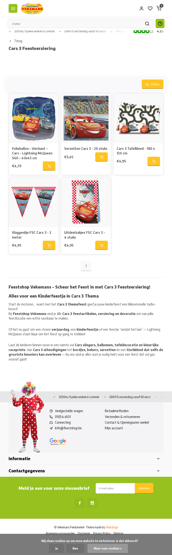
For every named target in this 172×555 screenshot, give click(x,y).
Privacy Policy (101, 533)
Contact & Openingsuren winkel (127, 422)
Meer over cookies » (108, 548)
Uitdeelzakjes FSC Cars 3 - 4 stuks (84, 234)
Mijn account (114, 428)
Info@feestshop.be (68, 428)
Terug (18, 41)
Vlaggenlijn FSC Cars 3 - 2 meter (31, 234)
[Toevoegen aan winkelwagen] (49, 166)
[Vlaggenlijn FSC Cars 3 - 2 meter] (34, 202)
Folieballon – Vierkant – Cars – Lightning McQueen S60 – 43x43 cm (32, 153)
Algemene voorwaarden (60, 533)
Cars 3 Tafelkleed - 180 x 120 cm (136, 150)
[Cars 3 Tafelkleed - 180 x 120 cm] (138, 118)
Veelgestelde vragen (69, 411)
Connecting (63, 422)
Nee (75, 548)
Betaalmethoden (117, 411)
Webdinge (112, 527)
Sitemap (118, 533)
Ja (56, 548)
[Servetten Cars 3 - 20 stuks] (86, 118)
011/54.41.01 (63, 417)
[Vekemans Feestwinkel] (32, 8)
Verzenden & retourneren (122, 417)
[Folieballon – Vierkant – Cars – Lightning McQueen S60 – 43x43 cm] (34, 118)
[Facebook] (79, 503)
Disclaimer (84, 533)
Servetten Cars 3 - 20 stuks (85, 148)
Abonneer (144, 488)
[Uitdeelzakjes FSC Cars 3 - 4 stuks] (86, 202)
